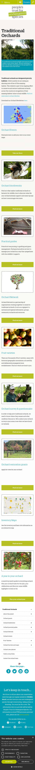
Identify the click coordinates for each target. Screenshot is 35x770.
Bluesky (23, 722)
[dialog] (17, 752)
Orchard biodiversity (11, 185)
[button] (17, 767)
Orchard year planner (9, 649)
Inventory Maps (9, 520)
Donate (27, 2)
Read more (24, 745)
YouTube (30, 727)
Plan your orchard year (17, 599)
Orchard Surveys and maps (11, 645)
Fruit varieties (8, 352)
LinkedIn (19, 727)
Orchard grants (7, 618)
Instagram (8, 727)
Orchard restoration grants (14, 464)
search (33, 2)
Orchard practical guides (10, 627)
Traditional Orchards (9, 609)
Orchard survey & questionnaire (16, 408)
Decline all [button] (25, 762)
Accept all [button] (9, 762)
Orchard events (7, 636)
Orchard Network (9, 297)
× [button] (33, 737)
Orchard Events (9, 129)
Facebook (12, 722)
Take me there (17, 153)
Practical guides (9, 241)
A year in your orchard (12, 576)
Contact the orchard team (10, 658)
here (25, 100)
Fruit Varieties (7, 640)
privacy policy (24, 714)
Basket (20, 2)
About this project (8, 614)
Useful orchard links (9, 654)
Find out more (17, 209)
